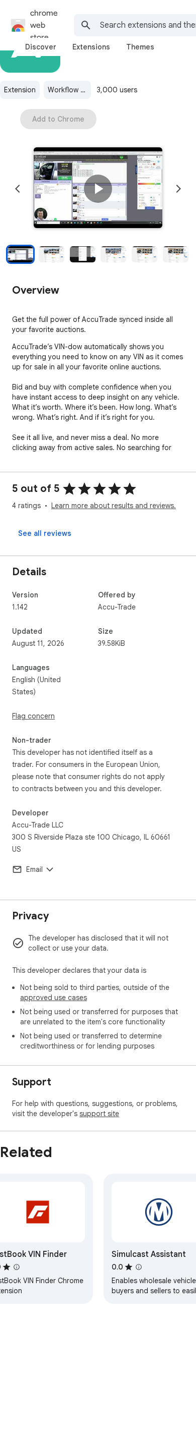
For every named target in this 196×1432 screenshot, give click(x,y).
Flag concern (33, 716)
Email (34, 869)
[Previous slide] (18, 189)
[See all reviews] (44, 533)
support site (99, 1113)
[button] (98, 189)
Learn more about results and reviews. (113, 505)
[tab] (40, 47)
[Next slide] (178, 189)
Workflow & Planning (69, 89)
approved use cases (53, 997)
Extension (20, 89)
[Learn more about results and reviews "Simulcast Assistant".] (139, 1267)
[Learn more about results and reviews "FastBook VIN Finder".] (17, 1267)
